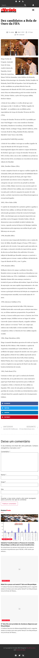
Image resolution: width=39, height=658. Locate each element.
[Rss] (22, 1)
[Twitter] (19, 1)
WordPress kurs (31, 648)
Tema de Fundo (7, 539)
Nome (3, 474)
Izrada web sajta (20, 650)
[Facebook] (16, 1)
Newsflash (5, 580)
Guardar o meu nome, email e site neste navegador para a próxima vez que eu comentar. (18, 499)
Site (2, 489)
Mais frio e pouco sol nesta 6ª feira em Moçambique (18, 584)
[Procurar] (25, 5)
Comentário (5, 451)
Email (3, 482)
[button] (33, 9)
